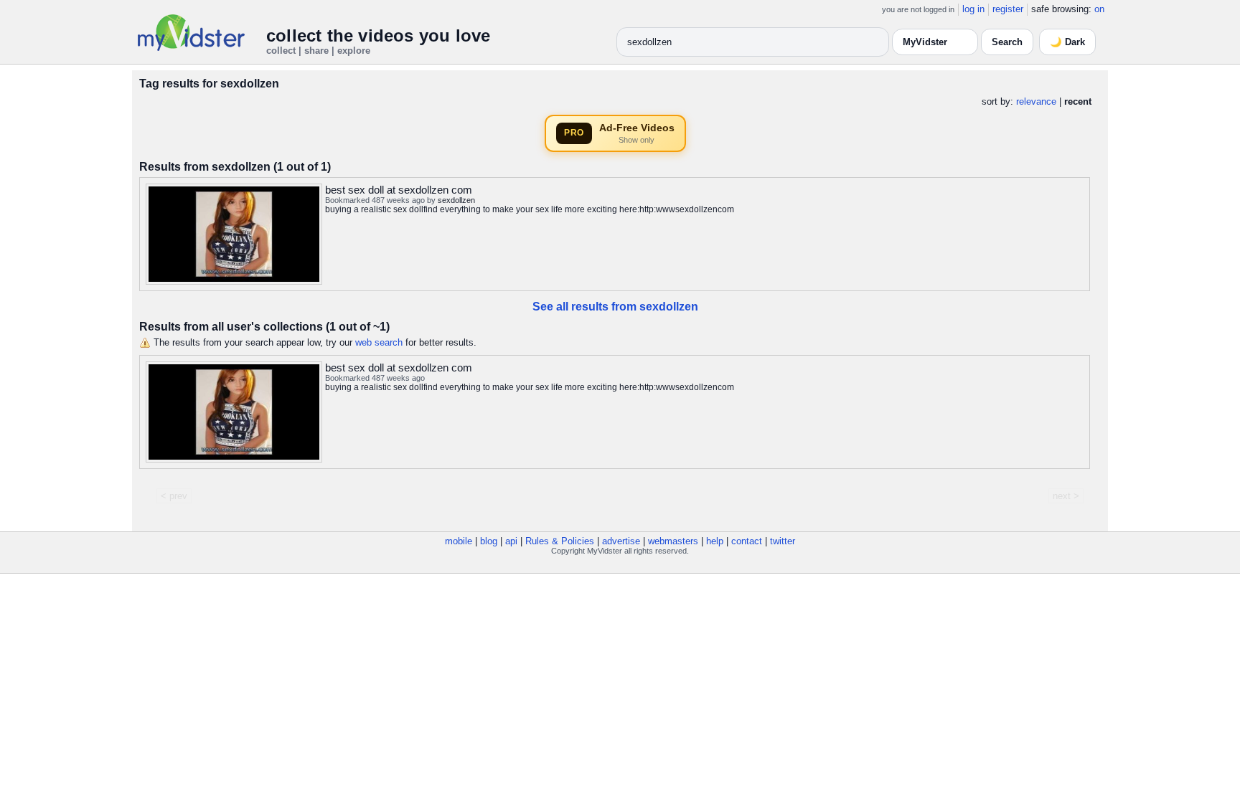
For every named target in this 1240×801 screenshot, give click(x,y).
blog (488, 541)
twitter (782, 541)
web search (379, 342)
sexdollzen (456, 200)
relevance (1036, 101)
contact (746, 541)
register (1007, 9)
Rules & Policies (559, 541)
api (511, 541)
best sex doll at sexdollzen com (398, 190)
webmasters (673, 541)
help (714, 541)
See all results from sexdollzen (615, 306)
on (1099, 9)
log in (973, 9)
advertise (621, 541)
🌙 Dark (1067, 42)
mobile (458, 541)
